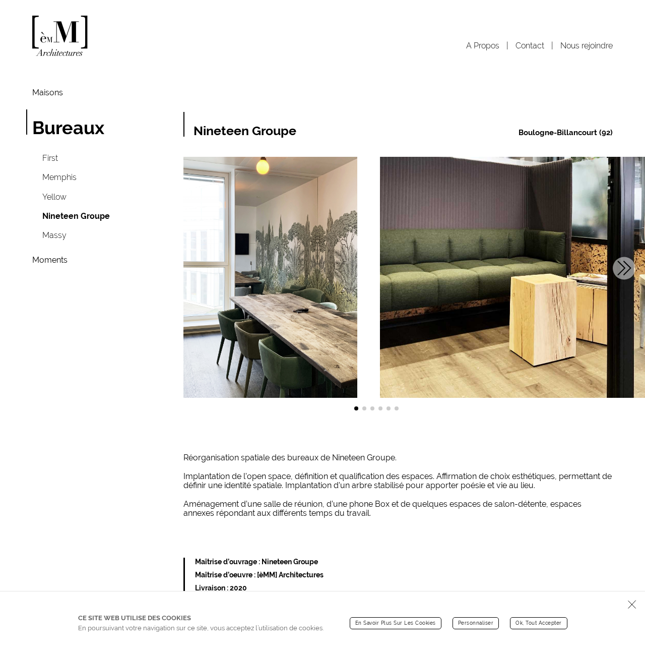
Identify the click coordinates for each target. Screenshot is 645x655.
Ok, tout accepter (538, 623)
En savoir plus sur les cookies (395, 623)
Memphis (59, 177)
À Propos (483, 45)
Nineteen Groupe (76, 216)
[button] (356, 408)
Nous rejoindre (586, 45)
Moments (50, 260)
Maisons (47, 92)
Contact (530, 45)
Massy (54, 235)
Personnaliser (476, 623)
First (50, 158)
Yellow (54, 197)
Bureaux (68, 127)
